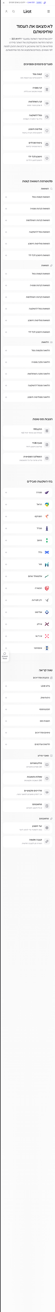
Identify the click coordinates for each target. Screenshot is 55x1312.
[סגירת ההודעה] (4, 3)
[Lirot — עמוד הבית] (27, 11)
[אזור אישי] (6, 11)
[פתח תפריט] (48, 11)
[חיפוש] (13, 11)
